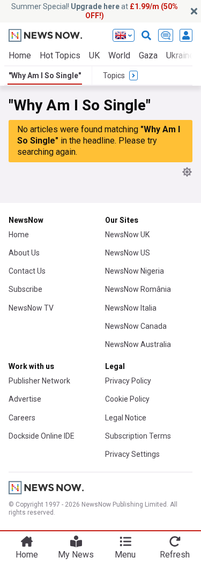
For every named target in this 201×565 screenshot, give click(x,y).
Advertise (25, 399)
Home (20, 55)
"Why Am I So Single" (45, 75)
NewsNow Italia (131, 308)
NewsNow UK (127, 234)
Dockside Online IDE (42, 436)
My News (76, 554)
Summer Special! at (94, 11)
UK (94, 55)
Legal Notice (125, 417)
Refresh (175, 554)
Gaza (148, 55)
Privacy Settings (132, 454)
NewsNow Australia (138, 344)
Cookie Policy (127, 399)
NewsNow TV (31, 308)
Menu (125, 554)
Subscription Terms (138, 436)
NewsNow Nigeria (134, 271)
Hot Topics (60, 55)
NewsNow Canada (136, 326)
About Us (24, 252)
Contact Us (27, 271)
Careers (22, 417)
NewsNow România (138, 289)
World (119, 55)
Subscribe (25, 289)
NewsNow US (127, 252)
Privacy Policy (128, 380)
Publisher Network (39, 380)
